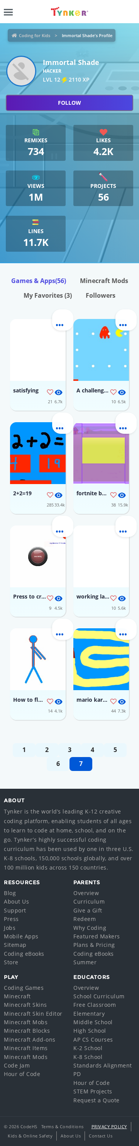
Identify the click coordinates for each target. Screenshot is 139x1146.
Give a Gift (87, 910)
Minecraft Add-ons (30, 1039)
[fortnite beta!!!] (101, 453)
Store (11, 962)
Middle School (93, 1022)
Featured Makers (96, 936)
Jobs (9, 927)
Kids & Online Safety (30, 1136)
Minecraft (17, 996)
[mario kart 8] (101, 659)
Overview (86, 893)
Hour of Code (22, 1074)
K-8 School (87, 1057)
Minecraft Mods (104, 280)
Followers (100, 295)
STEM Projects (92, 1091)
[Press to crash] (38, 556)
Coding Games (24, 987)
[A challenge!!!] (101, 350)
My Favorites (48, 295)
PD (77, 1074)
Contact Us (100, 1136)
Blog (10, 893)
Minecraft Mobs (25, 1022)
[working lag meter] (101, 556)
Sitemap (15, 944)
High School (89, 1030)
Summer (85, 962)
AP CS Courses (93, 1039)
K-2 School (87, 1048)
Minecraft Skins (25, 1004)
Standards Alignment (102, 1065)
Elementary (89, 1013)
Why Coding (89, 927)
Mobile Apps (21, 936)
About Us (16, 901)
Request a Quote (96, 1100)
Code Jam (17, 1065)
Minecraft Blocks (27, 1030)
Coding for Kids (34, 35)
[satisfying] (38, 350)
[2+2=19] (38, 453)
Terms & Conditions (62, 1126)
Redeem (84, 919)
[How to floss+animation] (38, 659)
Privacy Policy (109, 1126)
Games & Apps (38, 280)
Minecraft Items (26, 1048)
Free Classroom (94, 1004)
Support (15, 910)
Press (11, 919)
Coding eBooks (24, 953)
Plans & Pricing (94, 944)
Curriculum (89, 901)
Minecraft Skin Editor (33, 1013)
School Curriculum (99, 996)
